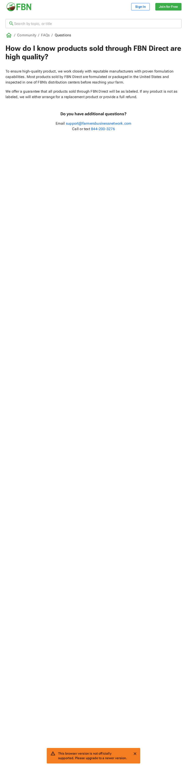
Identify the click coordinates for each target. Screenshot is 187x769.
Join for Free (168, 6)
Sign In (140, 6)
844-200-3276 (103, 129)
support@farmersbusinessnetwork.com (98, 123)
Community (26, 35)
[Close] (135, 753)
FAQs (45, 35)
